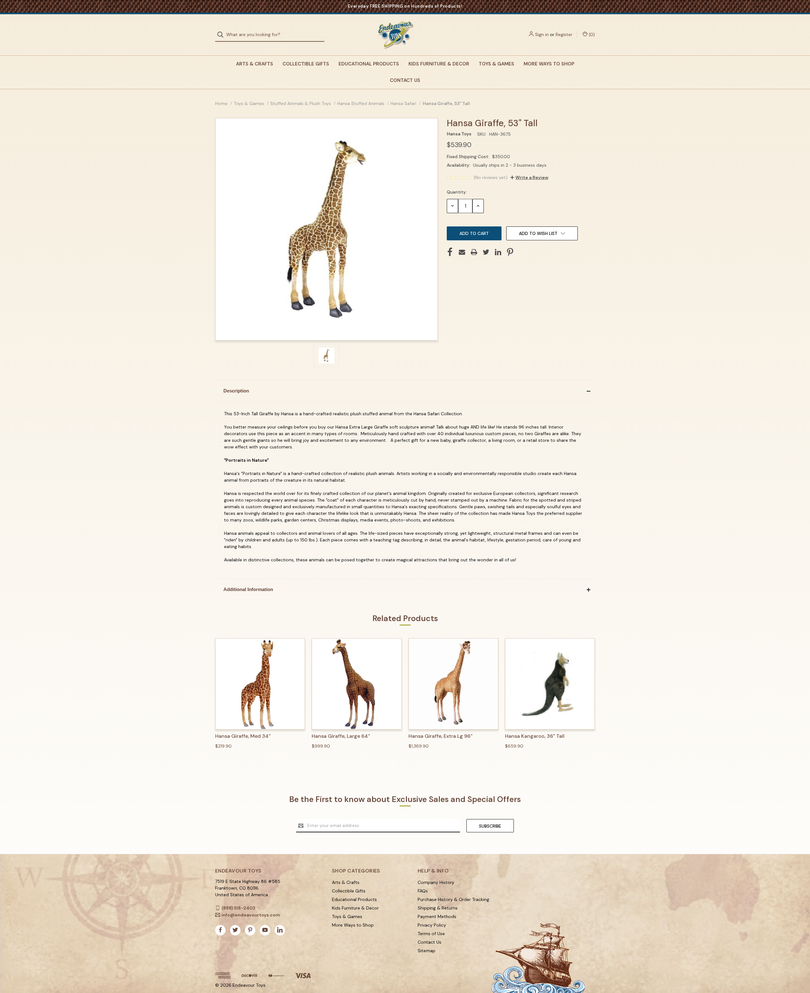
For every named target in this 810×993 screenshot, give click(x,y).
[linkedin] (280, 930)
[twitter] (235, 930)
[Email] (462, 252)
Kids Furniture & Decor (438, 64)
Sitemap (426, 950)
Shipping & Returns (438, 908)
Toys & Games (496, 64)
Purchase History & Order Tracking (453, 899)
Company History (436, 882)
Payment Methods (437, 916)
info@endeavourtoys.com (250, 915)
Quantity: (457, 192)
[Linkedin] (498, 252)
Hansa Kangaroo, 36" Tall (534, 736)
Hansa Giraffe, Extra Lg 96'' (440, 736)
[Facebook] (450, 252)
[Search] (222, 35)
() (591, 34)
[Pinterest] (510, 252)
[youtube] (265, 930)
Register (564, 34)
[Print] (474, 252)
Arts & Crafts (254, 64)
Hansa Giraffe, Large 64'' (341, 736)
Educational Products (369, 64)
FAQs (423, 891)
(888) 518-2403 (238, 908)
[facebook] (220, 930)
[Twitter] (486, 252)
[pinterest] (250, 930)
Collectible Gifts (306, 64)
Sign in (542, 34)
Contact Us (405, 80)
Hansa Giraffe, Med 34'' (243, 736)
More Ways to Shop (549, 64)
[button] (405, 391)
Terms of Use (431, 933)
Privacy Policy (432, 925)
